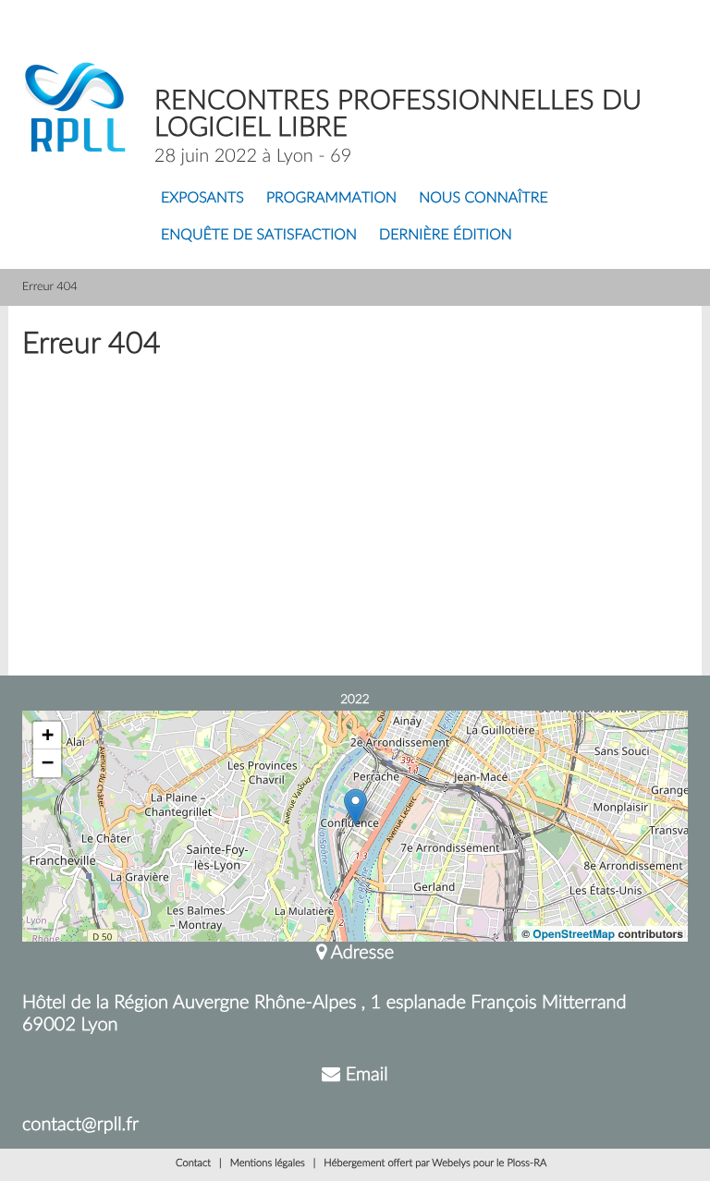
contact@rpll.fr (80, 1124)
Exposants (202, 198)
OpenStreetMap (573, 933)
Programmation (331, 198)
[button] (355, 807)
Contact (193, 1164)
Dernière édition (445, 235)
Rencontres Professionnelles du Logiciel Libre (398, 114)
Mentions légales (267, 1164)
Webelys (451, 1164)
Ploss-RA (526, 1164)
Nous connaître (483, 198)
